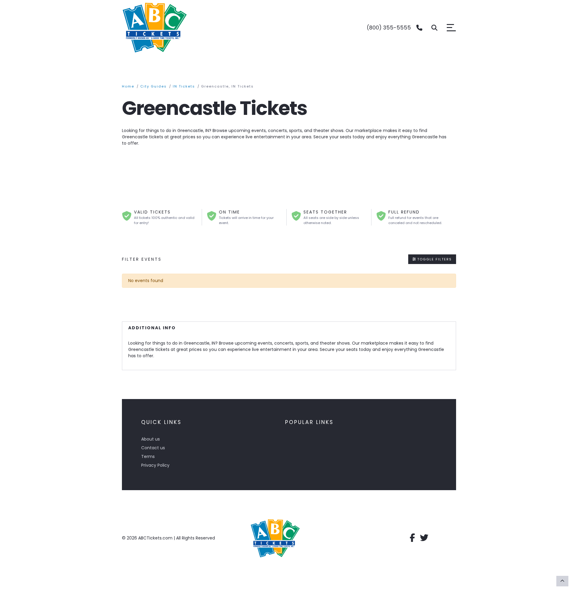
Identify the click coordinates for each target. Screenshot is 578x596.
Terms (148, 456)
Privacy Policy (155, 465)
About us (150, 439)
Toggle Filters (434, 259)
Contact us (153, 448)
